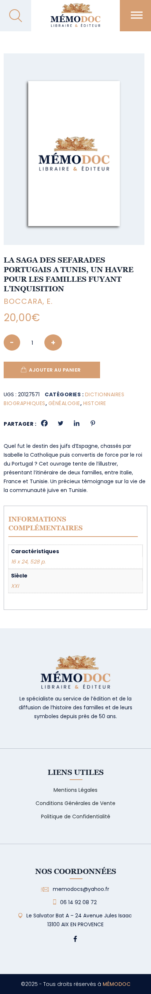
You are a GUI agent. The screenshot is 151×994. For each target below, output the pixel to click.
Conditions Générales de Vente (75, 803)
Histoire (94, 403)
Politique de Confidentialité (75, 816)
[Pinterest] (92, 423)
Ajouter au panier (55, 369)
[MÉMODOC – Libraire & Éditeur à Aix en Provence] (75, 19)
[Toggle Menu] (137, 14)
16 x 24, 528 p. (28, 561)
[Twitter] (60, 423)
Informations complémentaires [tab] (45, 523)
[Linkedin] (76, 423)
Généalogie (64, 403)
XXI (15, 586)
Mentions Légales (75, 790)
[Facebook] (44, 423)
